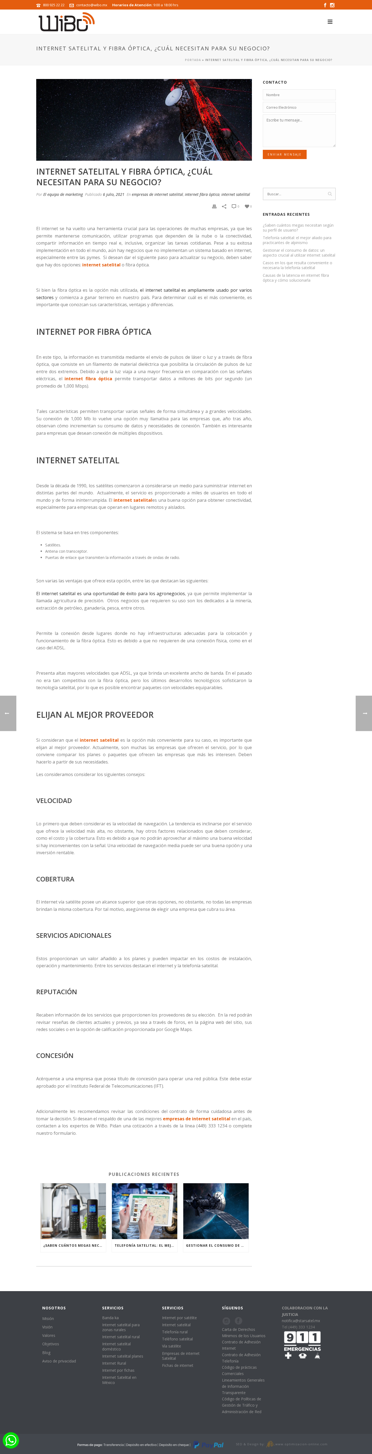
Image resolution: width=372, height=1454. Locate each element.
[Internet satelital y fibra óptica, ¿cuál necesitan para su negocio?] (144, 120)
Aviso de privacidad (59, 1361)
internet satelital (235, 194)
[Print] (214, 206)
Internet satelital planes (122, 1356)
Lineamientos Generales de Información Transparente (243, 1386)
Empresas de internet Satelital (181, 1356)
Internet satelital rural (121, 1336)
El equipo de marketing (63, 194)
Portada (193, 60)
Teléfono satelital (177, 1339)
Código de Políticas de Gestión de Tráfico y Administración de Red (241, 1405)
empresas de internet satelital (157, 194)
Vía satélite (171, 1346)
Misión (48, 1318)
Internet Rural (114, 1363)
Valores (48, 1335)
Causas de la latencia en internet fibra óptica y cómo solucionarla (296, 278)
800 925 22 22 (54, 4)
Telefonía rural (175, 1331)
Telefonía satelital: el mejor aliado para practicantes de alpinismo (146, 1245)
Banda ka (110, 1317)
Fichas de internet (177, 1365)
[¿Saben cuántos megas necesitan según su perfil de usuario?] (73, 1211)
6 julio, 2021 (113, 194)
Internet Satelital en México (119, 1380)
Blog (46, 1352)
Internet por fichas (118, 1370)
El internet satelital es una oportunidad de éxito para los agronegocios (110, 594)
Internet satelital (176, 1324)
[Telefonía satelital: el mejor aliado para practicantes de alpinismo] (144, 1211)
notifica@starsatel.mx (301, 1320)
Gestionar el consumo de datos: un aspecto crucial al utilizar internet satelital (217, 1245)
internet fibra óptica (202, 194)
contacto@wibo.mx (91, 4)
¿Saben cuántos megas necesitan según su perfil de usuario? (74, 1245)
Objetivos (50, 1343)
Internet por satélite (179, 1317)
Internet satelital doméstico (116, 1346)
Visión (47, 1327)
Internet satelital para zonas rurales (121, 1327)
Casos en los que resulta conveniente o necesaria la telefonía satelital (297, 265)
